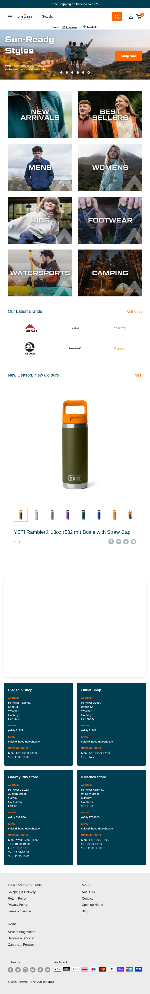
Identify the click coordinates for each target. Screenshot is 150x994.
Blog (85, 910)
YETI (139, 374)
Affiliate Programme (21, 930)
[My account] (131, 16)
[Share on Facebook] (111, 540)
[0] (139, 16)
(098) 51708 (88, 729)
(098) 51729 (15, 729)
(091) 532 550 (17, 816)
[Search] (117, 16)
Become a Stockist (21, 937)
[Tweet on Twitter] (126, 540)
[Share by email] (133, 540)
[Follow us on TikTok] (40, 968)
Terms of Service (19, 910)
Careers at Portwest (21, 943)
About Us (88, 891)
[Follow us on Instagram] (25, 968)
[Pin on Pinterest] (118, 540)
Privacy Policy (18, 903)
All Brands (135, 310)
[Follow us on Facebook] (10, 968)
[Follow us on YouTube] (33, 968)
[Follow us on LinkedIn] (47, 968)
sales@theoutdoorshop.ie (24, 740)
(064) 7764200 (90, 816)
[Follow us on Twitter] (18, 968)
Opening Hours (92, 903)
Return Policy (17, 897)
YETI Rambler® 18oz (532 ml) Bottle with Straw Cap (72, 531)
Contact (87, 897)
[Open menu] (10, 16)
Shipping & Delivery (22, 891)
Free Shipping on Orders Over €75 (75, 4)
